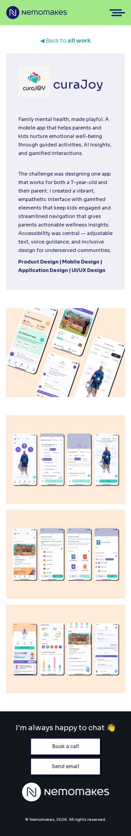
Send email (65, 766)
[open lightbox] (65, 459)
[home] (36, 12)
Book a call (65, 746)
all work (65, 40)
